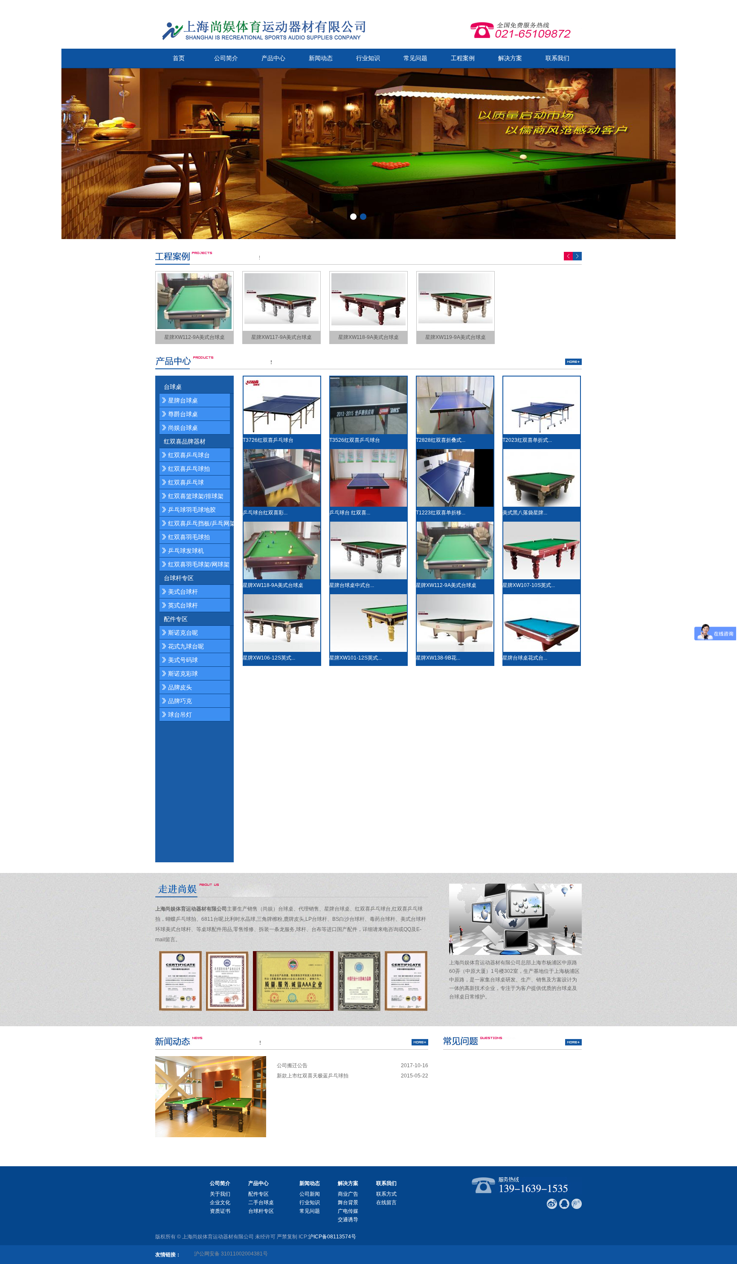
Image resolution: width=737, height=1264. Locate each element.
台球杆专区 (179, 578)
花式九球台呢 (186, 646)
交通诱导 (348, 1220)
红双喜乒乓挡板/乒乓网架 (201, 523)
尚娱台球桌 (183, 427)
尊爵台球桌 (183, 414)
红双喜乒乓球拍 (189, 468)
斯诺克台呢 (183, 632)
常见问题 (415, 58)
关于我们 (220, 1194)
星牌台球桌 (183, 400)
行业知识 (368, 58)
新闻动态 (321, 58)
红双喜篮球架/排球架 (195, 496)
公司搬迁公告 (292, 1065)
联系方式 (386, 1194)
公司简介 (226, 58)
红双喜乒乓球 (186, 482)
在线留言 (386, 1203)
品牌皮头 (180, 687)
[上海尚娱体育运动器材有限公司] (261, 30)
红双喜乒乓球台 (189, 455)
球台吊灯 (180, 714)
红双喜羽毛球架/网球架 (198, 564)
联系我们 (557, 58)
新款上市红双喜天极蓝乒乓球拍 (312, 1076)
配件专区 (176, 619)
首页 (179, 58)
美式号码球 (183, 660)
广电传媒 (348, 1211)
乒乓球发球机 (186, 550)
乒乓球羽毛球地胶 (192, 509)
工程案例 (463, 58)
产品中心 (273, 58)
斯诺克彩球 (183, 673)
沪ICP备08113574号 (332, 1237)
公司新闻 (309, 1194)
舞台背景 (348, 1203)
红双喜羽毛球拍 (189, 537)
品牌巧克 (180, 701)
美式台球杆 (183, 591)
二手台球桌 (261, 1203)
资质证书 (220, 1211)
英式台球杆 (183, 605)
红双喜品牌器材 (185, 441)
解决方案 (510, 58)
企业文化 (220, 1203)
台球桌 (173, 386)
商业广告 (348, 1194)
